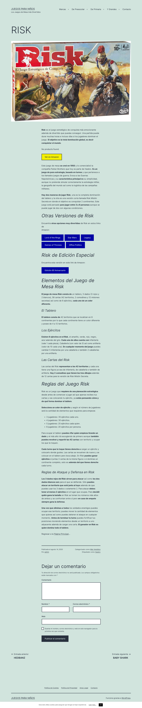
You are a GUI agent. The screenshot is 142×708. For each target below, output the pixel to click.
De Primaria (96, 9)
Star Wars (72, 237)
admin (47, 552)
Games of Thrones (53, 245)
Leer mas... (92, 705)
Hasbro (97, 552)
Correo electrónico (81, 604)
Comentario (46, 580)
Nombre (46, 604)
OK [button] (101, 705)
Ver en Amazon (52, 157)
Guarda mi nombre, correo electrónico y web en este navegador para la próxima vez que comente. (71, 630)
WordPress (126, 698)
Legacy (87, 237)
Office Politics (75, 245)
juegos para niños (23, 8)
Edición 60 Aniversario (55, 270)
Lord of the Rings (52, 237)
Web (43, 616)
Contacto (126, 9)
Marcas (62, 9)
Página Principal (61, 534)
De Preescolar (78, 9)
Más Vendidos (95, 549)
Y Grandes (111, 9)
